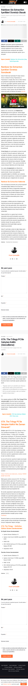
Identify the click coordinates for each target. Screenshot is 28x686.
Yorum (3, 276)
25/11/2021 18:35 (21, 353)
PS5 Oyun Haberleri (18, 667)
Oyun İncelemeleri (13, 665)
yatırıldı (23, 91)
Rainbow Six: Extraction (12, 242)
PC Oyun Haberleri (8, 667)
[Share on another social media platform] (24, 41)
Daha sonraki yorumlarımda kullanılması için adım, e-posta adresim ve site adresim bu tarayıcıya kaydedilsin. (14, 318)
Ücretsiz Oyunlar (21, 665)
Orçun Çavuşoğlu (11, 21)
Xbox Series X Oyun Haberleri (8, 669)
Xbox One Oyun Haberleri (13, 671)
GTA (7, 573)
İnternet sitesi (5, 310)
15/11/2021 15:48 (21, 21)
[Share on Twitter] (11, 41)
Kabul (23, 684)
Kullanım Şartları (7, 684)
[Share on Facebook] (4, 41)
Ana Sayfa (3, 6)
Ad (2, 296)
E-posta (3, 303)
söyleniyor (3, 515)
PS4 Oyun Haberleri (20, 669)
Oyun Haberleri (9, 6)
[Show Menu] (2, 2)
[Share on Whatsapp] (17, 41)
